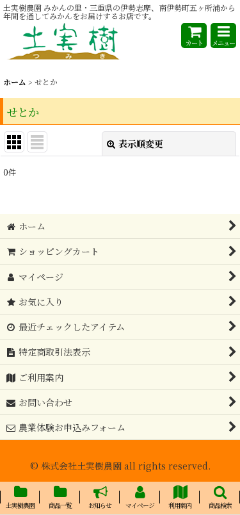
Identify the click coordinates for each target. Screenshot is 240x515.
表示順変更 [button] (140, 143)
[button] (223, 35)
